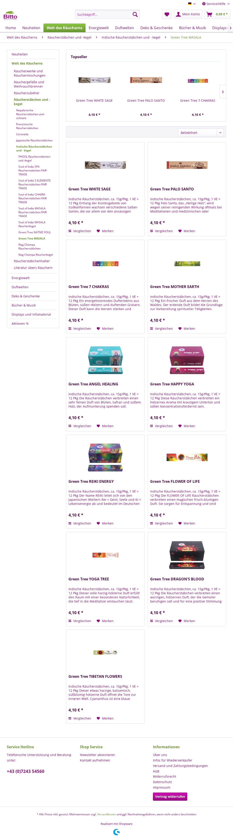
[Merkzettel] (167, 14)
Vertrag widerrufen (170, 796)
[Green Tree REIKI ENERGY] (105, 457)
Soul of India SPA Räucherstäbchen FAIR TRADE (32, 170)
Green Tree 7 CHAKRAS (197, 100)
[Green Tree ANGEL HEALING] (105, 360)
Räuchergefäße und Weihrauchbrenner (29, 84)
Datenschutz (162, 782)
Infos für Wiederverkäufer (172, 760)
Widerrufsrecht (164, 776)
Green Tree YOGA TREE (88, 579)
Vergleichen (81, 231)
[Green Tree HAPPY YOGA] (187, 360)
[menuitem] (107, 14)
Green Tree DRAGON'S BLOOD (177, 579)
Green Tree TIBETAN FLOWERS (95, 676)
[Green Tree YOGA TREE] (105, 555)
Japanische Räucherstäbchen (34, 140)
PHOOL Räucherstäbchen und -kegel (34, 158)
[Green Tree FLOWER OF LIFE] (187, 457)
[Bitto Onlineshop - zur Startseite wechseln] (10, 15)
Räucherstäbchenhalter (32, 261)
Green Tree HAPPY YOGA (172, 384)
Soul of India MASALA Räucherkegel (32, 224)
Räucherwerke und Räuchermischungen (30, 73)
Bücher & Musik (24, 305)
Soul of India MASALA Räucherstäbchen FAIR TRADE (32, 212)
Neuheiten (20, 54)
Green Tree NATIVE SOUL (34, 232)
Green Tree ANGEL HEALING (93, 384)
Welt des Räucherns (27, 63)
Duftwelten (20, 287)
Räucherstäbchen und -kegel (32, 101)
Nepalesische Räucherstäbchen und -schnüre (30, 114)
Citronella (22, 134)
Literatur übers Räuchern (33, 267)
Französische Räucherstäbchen (27, 126)
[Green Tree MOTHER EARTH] (187, 262)
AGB (156, 771)
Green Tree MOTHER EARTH (174, 286)
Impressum (161, 787)
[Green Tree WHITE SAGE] (94, 80)
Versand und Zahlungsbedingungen (180, 766)
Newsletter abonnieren (97, 755)
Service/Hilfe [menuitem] (215, 4)
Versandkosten (106, 814)
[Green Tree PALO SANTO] (146, 80)
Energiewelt (21, 278)
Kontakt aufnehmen (95, 760)
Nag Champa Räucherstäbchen (29, 246)
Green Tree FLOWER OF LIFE (175, 481)
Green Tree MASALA (31, 238)
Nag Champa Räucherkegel (35, 255)
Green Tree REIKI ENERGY (91, 481)
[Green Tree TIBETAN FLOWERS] (105, 652)
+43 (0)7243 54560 (25, 771)
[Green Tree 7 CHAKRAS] (197, 80)
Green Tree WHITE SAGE (94, 100)
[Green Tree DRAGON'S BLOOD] (187, 555)
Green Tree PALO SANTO (146, 100)
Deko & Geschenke (26, 296)
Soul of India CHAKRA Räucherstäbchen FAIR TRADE (32, 198)
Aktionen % (20, 323)
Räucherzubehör (26, 93)
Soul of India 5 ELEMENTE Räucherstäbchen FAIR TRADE (34, 184)
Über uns (160, 755)
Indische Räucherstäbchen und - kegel (34, 148)
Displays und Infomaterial (31, 314)
